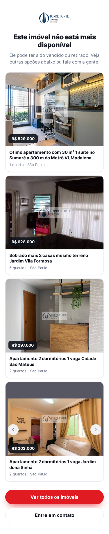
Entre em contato (54, 515)
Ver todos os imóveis (54, 497)
